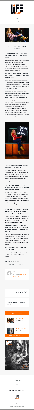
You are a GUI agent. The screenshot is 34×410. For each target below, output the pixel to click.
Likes (14, 264)
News (18, 261)
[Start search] (18, 22)
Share (21, 264)
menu (17, 18)
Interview (13, 261)
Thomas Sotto (19, 330)
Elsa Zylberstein (19, 320)
